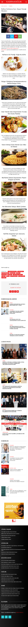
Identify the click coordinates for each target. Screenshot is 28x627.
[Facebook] (8, 36)
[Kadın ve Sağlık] (8, 287)
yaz (8, 276)
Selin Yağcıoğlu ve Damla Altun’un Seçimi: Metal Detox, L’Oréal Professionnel (12, 545)
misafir (4, 274)
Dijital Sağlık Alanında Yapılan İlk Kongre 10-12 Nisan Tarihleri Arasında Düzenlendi (13, 363)
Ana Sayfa (4, 6)
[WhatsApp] (20, 36)
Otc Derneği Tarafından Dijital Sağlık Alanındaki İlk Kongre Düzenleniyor (12, 387)
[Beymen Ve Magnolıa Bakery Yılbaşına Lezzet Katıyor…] (5, 335)
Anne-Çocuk (5, 432)
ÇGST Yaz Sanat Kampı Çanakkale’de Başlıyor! (8, 560)
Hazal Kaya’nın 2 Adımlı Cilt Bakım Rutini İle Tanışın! (9, 552)
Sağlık (11, 302)
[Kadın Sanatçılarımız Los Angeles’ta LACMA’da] (5, 470)
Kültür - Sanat (13, 468)
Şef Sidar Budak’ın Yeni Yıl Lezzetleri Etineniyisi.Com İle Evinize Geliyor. (17, 327)
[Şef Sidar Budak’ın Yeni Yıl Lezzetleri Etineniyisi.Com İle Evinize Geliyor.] (5, 327)
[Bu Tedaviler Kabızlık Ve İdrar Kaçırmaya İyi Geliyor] (14, 399)
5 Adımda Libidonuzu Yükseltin (6, 537)
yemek (3, 277)
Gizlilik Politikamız (19, 612)
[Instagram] (13, 291)
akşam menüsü (12, 271)
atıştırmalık (5, 273)
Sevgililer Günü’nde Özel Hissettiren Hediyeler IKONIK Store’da (10, 593)
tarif (3, 276)
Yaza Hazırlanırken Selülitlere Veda (6, 547)
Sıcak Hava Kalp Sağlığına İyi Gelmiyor (7, 576)
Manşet (4, 409)
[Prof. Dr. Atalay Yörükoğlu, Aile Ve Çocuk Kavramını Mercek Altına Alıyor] (5, 491)
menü (18, 273)
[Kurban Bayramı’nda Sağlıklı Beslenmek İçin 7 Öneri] (5, 304)
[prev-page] (2, 499)
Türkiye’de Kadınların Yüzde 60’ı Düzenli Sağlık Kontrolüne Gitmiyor (11, 581)
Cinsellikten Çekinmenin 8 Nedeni (6, 539)
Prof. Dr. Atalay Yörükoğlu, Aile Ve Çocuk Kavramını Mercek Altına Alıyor (18, 492)
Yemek (10, 6)
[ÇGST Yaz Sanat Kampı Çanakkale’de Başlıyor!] (14, 423)
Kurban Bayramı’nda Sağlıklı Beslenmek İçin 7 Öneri (17, 305)
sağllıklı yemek (18, 274)
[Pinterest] (16, 36)
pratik (9, 274)
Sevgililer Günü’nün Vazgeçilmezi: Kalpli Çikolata (18, 320)
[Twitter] (12, 36)
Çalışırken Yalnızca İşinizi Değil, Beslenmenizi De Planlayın (17, 312)
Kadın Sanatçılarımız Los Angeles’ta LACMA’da (8, 562)
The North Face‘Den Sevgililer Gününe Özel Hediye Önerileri (10, 595)
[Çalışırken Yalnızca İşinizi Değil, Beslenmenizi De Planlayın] (5, 312)
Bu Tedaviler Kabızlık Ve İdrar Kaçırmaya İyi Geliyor (12, 411)
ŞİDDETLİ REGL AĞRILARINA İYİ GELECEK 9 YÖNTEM (10, 533)
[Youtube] (18, 291)
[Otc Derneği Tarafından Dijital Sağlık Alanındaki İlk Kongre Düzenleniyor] (14, 375)
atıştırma (20, 271)
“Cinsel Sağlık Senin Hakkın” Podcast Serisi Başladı (8, 531)
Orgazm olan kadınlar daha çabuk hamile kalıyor (8, 535)
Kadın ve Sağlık (15, 287)
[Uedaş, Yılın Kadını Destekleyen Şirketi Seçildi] (5, 480)
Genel (4, 360)
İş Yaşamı (12, 445)
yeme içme (21, 276)
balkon (13, 273)
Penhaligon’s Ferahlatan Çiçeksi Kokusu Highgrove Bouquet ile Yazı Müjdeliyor (12, 588)
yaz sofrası (14, 276)
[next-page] (4, 499)
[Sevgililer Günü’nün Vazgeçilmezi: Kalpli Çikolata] (5, 319)
